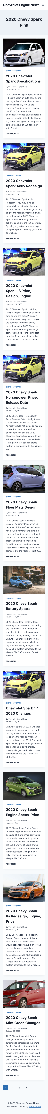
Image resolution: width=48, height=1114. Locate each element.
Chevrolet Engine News (17, 87)
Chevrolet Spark (13, 71)
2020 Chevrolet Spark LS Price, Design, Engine (19, 291)
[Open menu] (42, 5)
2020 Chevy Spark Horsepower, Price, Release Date (22, 397)
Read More (12, 134)
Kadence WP (35, 1106)
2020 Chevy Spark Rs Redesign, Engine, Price (23, 916)
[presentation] (24, 53)
